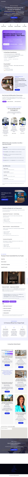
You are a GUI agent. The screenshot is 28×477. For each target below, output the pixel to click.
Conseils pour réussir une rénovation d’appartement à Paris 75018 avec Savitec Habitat (20, 379)
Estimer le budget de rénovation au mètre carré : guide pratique (7, 357)
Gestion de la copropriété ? (7, 308)
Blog (14, 467)
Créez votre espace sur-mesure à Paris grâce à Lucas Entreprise (7, 383)
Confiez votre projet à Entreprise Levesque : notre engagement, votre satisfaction (20, 413)
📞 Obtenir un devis (5, 301)
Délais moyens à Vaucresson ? (8, 306)
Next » (14, 426)
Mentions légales (14, 469)
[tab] (14, 259)
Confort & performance (18, 101)
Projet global (4, 101)
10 (11, 426)
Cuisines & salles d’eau (10, 101)
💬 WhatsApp (20, 44)
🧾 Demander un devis (13, 44)
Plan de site (14, 468)
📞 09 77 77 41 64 (6, 44)
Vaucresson (10, 12)
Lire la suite (7, 365)
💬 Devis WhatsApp (13, 301)
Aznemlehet (3, 1)
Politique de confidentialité (13, 471)
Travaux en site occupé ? (7, 310)
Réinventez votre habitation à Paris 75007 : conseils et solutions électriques (7, 403)
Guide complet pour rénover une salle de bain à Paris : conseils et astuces (20, 358)
